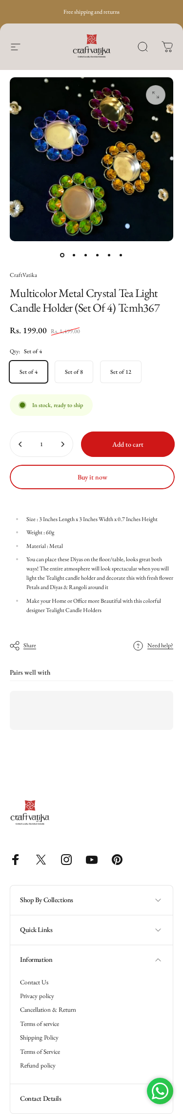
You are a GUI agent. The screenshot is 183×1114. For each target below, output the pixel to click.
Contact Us (34, 982)
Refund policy (38, 1065)
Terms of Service (40, 1052)
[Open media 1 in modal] (155, 95)
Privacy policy (37, 996)
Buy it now (92, 477)
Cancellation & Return (48, 1010)
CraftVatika (23, 275)
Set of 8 (74, 372)
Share (29, 645)
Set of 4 (29, 372)
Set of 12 (120, 372)
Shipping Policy (39, 1038)
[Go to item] (62, 255)
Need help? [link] (160, 645)
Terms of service (39, 1024)
